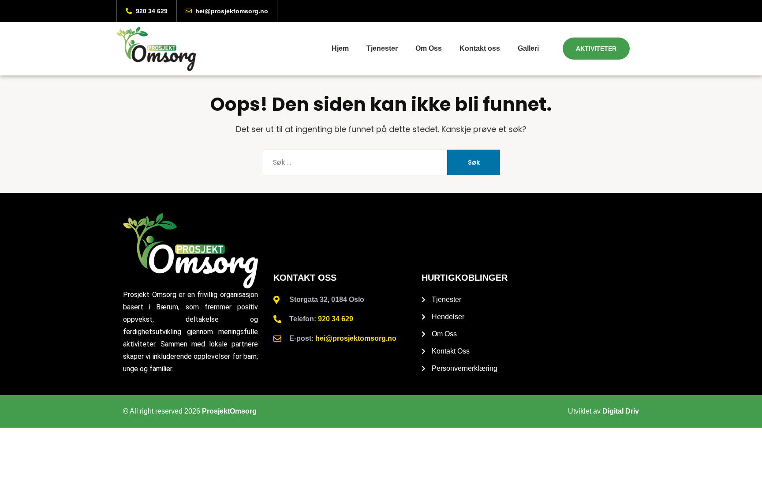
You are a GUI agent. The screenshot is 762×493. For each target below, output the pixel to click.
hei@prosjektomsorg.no (355, 338)
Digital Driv (620, 411)
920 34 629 (335, 319)
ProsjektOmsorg (229, 411)
